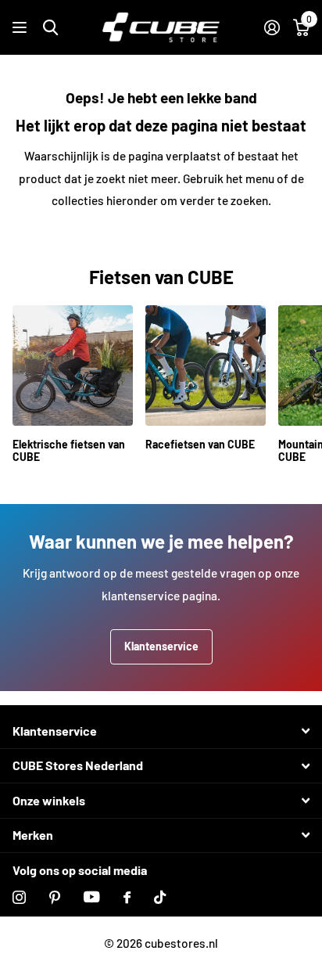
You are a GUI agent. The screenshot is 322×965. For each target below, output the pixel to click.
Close (161, 731)
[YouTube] (92, 896)
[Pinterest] (54, 897)
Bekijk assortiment (21, 27)
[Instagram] (19, 897)
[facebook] (127, 897)
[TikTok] (160, 897)
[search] (50, 27)
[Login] (271, 27)
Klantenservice (161, 646)
